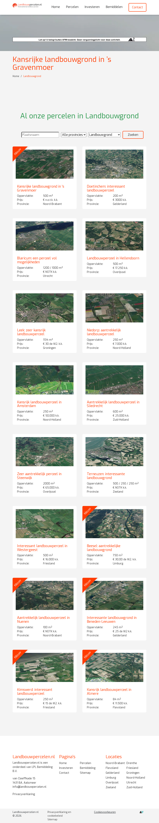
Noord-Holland (135, 778)
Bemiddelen (114, 7)
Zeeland (111, 787)
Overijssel (112, 782)
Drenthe (131, 763)
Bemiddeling (87, 768)
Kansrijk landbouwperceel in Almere (109, 691)
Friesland (132, 768)
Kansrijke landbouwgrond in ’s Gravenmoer (40, 188)
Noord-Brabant (115, 763)
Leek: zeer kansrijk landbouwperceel (31, 332)
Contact (137, 7)
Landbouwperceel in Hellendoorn (113, 258)
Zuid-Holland (134, 787)
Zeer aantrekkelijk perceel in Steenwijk (39, 476)
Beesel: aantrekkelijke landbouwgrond (103, 548)
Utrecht (131, 782)
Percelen (72, 7)
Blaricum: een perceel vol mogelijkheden (37, 260)
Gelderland (112, 773)
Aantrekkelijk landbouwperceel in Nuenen (43, 619)
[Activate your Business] (141, 813)
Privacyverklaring (24, 794)
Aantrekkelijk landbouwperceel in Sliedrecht (113, 404)
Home (56, 7)
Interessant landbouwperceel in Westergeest (42, 548)
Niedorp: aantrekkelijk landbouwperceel (104, 332)
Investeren (92, 7)
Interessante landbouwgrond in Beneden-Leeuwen (112, 619)
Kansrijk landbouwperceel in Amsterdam (39, 404)
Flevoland (112, 768)
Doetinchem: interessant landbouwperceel (106, 188)
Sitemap (85, 773)
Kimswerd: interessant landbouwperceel (34, 691)
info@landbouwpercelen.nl (29, 787)
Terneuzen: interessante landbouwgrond (106, 476)
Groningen (132, 773)
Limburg (111, 778)
